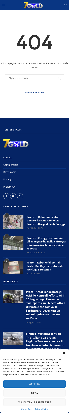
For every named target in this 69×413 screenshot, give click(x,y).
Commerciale (10, 164)
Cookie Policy (27, 409)
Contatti (7, 157)
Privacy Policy (41, 409)
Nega (34, 393)
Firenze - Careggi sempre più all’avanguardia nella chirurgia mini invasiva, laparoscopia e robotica (46, 243)
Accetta (34, 384)
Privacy (7, 179)
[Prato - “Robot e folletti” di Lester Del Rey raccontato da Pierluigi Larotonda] (13, 267)
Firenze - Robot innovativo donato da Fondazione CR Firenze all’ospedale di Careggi (46, 220)
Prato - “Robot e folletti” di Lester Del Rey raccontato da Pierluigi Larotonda (45, 266)
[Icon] (13, 296)
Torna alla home (34, 92)
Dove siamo (9, 172)
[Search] (65, 5)
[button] (64, 353)
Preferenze (9, 186)
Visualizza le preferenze (34, 402)
